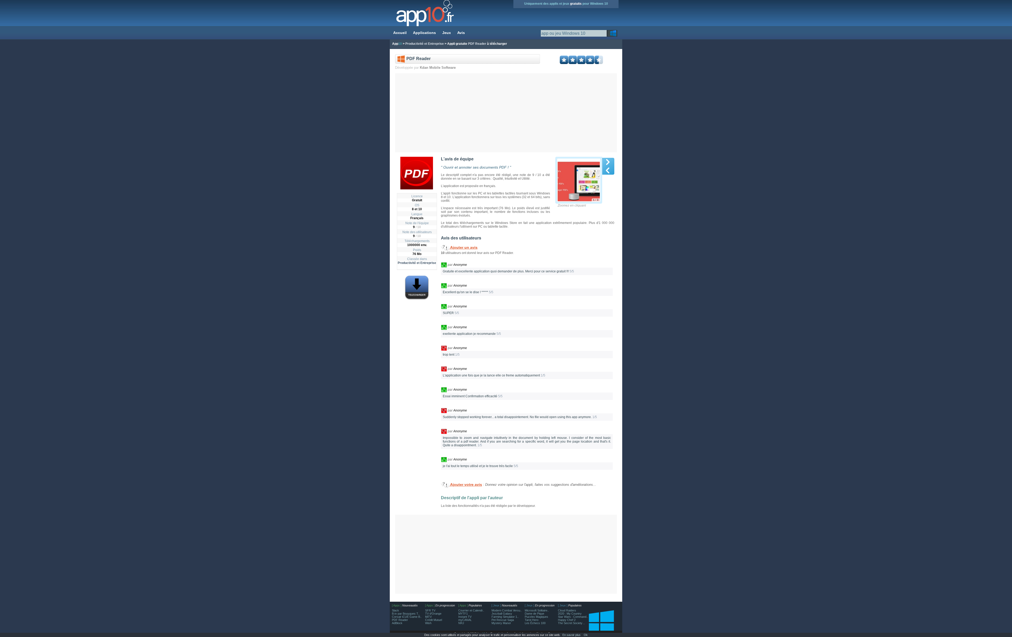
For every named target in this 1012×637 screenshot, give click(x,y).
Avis (461, 33)
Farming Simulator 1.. (505, 616)
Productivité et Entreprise (417, 263)
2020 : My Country (570, 613)
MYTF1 (463, 613)
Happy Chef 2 (567, 619)
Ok (586, 634)
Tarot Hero (531, 619)
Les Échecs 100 (535, 623)
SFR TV (430, 610)
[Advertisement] (506, 113)
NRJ (461, 623)
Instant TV (464, 616)
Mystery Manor (501, 623)
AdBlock (397, 623)
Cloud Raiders (567, 610)
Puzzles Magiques (536, 616)
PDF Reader (400, 619)
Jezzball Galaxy (502, 613)
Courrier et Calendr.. (471, 610)
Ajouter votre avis (465, 484)
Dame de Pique (534, 613)
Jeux (446, 33)
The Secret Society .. (571, 623)
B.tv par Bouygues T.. (406, 613)
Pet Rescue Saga (503, 619)
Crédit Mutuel (433, 619)
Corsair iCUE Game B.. (407, 616)
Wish (428, 623)
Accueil (400, 33)
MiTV (428, 616)
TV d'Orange (433, 613)
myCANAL (465, 619)
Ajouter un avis (463, 247)
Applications (424, 33)
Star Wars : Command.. (573, 616)
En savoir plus (571, 634)
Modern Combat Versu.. (507, 610)
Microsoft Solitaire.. (537, 610)
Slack (395, 610)
